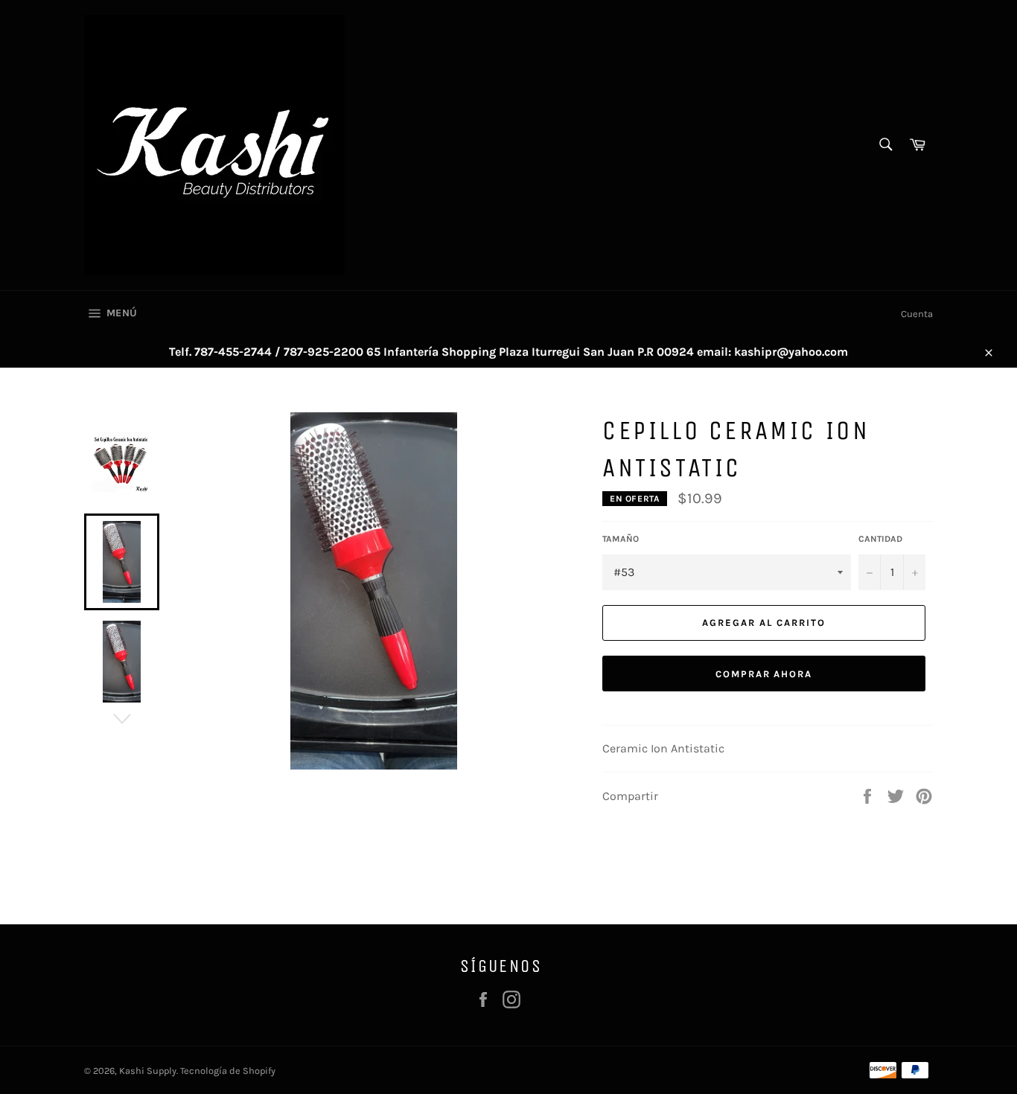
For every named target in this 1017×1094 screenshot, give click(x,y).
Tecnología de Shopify (227, 1070)
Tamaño (620, 539)
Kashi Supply (147, 1070)
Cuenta (917, 313)
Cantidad (880, 539)
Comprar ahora (763, 673)
